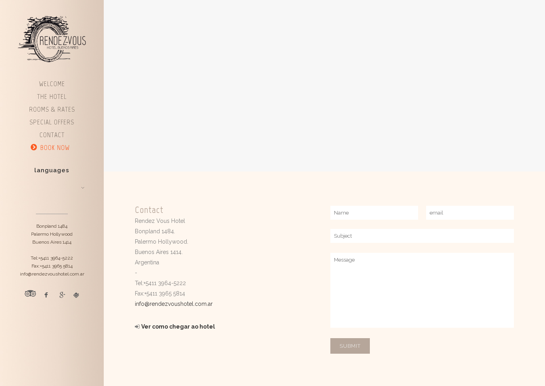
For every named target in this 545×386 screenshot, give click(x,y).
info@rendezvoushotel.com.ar (174, 304)
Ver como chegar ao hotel (178, 326)
